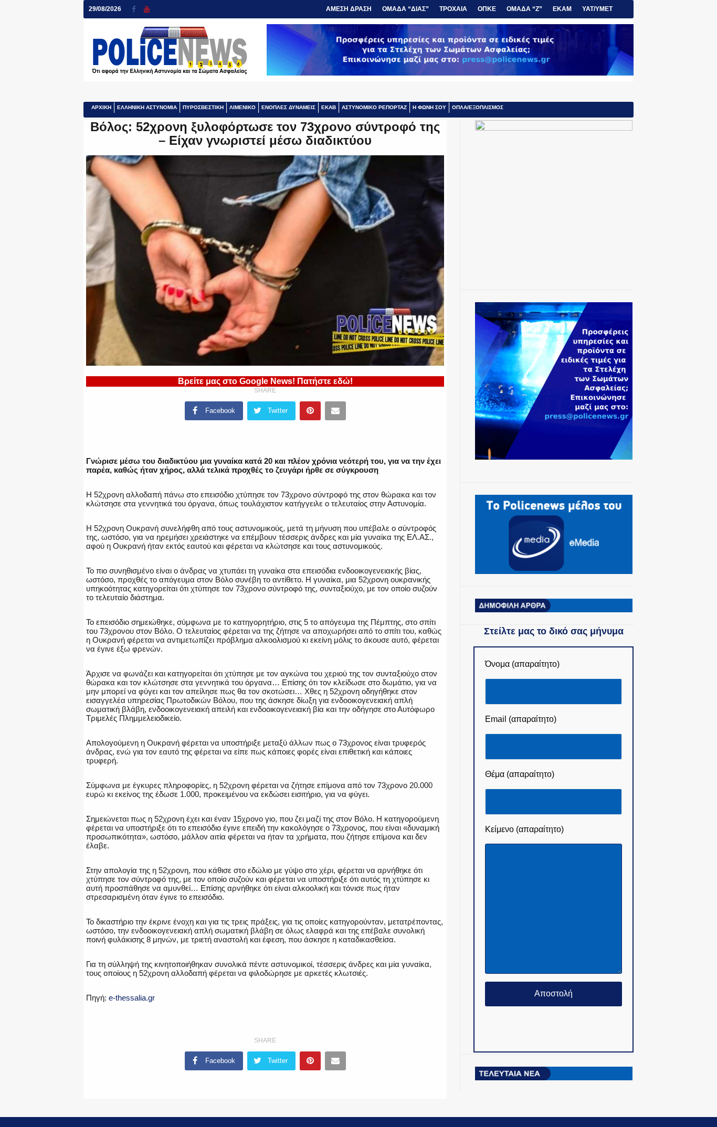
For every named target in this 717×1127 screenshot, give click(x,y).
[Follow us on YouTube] (147, 9)
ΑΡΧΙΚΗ (101, 107)
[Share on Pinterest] (310, 410)
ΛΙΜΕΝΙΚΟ (242, 107)
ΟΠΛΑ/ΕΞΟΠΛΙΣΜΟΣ (477, 107)
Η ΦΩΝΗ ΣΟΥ (429, 107)
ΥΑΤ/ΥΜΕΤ (597, 9)
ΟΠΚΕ (487, 9)
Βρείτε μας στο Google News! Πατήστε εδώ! (265, 381)
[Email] (335, 410)
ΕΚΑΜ (562, 9)
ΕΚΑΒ (328, 107)
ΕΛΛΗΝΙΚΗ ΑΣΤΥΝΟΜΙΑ (147, 107)
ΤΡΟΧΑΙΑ (453, 9)
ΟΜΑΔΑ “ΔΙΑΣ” (405, 9)
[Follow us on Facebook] (138, 9)
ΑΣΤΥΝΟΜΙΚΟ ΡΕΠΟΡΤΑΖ (374, 107)
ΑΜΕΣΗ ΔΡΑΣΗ (349, 9)
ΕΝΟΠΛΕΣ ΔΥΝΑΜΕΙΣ (288, 107)
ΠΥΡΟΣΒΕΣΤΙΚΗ (203, 107)
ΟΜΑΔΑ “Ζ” (524, 9)
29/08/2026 (105, 9)
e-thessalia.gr (131, 997)
